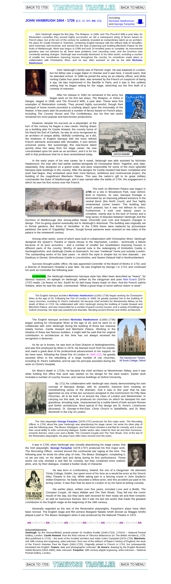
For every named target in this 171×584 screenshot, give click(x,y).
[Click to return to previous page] (37, 7)
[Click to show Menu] (133, 8)
